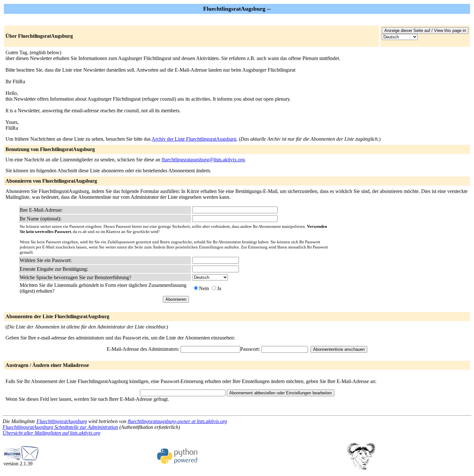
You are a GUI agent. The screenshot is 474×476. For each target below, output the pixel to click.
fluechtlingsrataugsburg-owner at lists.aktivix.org (177, 421)
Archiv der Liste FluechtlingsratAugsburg (194, 139)
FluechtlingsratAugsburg (61, 421)
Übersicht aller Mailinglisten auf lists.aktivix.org (51, 433)
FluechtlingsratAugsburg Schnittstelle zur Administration (60, 427)
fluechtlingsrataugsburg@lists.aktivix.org (203, 159)
